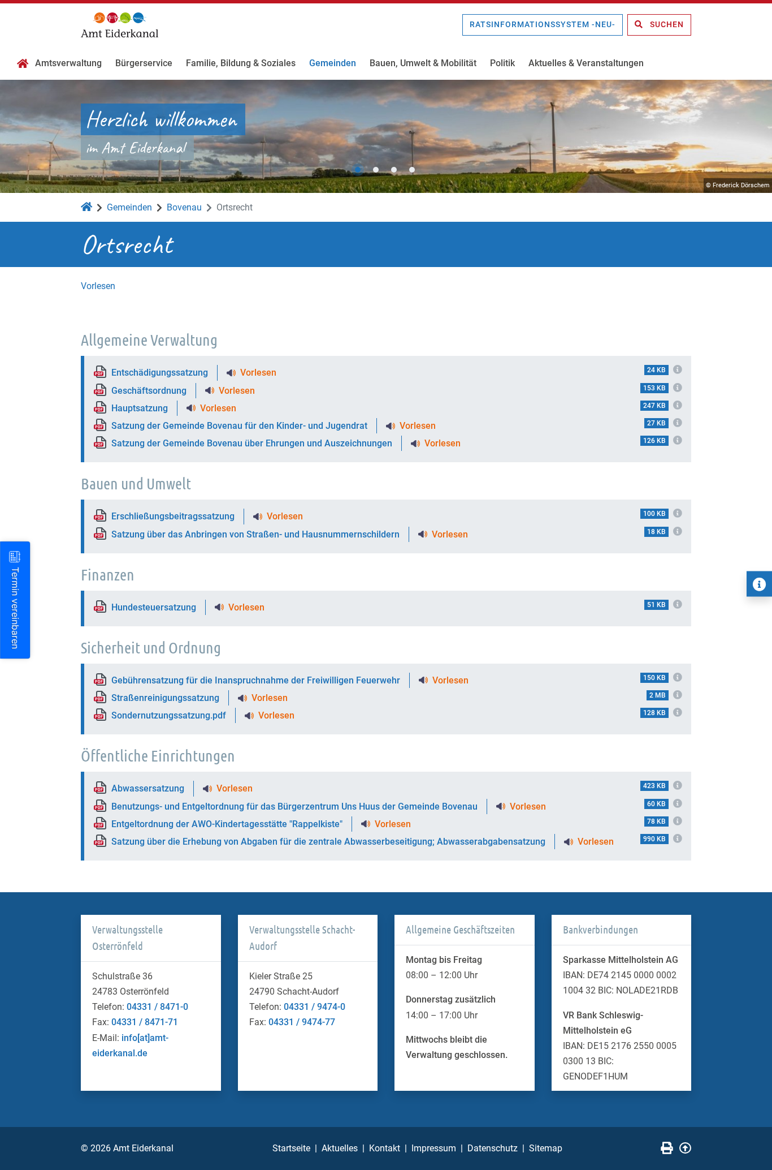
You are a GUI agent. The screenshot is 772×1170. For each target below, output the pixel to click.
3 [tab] (394, 170)
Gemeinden (332, 63)
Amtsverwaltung (68, 63)
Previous (19, 136)
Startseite (291, 1148)
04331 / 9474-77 (301, 1022)
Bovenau (184, 207)
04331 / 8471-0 (157, 1006)
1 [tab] (358, 170)
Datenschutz (492, 1148)
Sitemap (545, 1148)
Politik (502, 63)
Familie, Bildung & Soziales (241, 63)
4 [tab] (412, 170)
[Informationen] (759, 584)
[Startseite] (22, 64)
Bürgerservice (143, 63)
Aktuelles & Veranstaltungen (586, 63)
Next (752, 136)
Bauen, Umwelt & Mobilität (423, 63)
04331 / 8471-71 (144, 1022)
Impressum (433, 1148)
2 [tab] (376, 170)
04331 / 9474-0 (314, 1006)
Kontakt (384, 1148)
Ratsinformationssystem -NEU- (542, 24)
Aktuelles (340, 1148)
